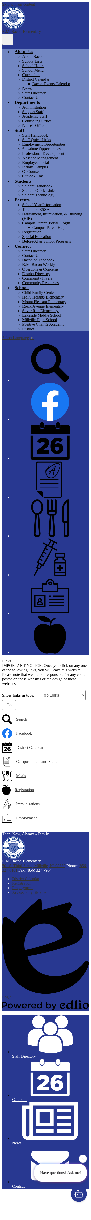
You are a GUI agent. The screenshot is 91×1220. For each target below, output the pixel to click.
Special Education (36, 236)
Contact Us (31, 97)
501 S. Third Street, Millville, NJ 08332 (33, 866)
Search (21, 719)
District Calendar (35, 79)
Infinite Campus (35, 167)
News (27, 88)
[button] (24, 51)
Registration (31, 232)
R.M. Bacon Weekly (38, 264)
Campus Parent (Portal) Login (46, 223)
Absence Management (40, 158)
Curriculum (31, 75)
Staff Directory (34, 93)
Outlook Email (34, 176)
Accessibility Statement (30, 892)
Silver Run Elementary (40, 311)
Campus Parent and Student (38, 761)
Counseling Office (37, 121)
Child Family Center (38, 292)
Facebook (24, 733)
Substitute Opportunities (41, 149)
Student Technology (38, 195)
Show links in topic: (19, 695)
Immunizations (28, 804)
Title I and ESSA (36, 209)
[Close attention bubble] (83, 1159)
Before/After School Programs (46, 241)
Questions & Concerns (40, 269)
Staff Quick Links (36, 140)
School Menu (33, 70)
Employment (26, 818)
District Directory (36, 274)
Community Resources (40, 283)
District (28, 329)
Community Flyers (37, 278)
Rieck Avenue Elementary (43, 306)
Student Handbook (37, 186)
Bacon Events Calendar (51, 84)
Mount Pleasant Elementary (44, 302)
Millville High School (39, 320)
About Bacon (33, 56)
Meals (21, 775)
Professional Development (43, 153)
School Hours (33, 66)
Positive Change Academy (43, 324)
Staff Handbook (35, 135)
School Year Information (41, 205)
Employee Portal (35, 162)
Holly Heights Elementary (43, 297)
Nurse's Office (33, 125)
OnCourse (30, 171)
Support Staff (32, 112)
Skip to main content (18, 4)
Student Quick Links (38, 190)
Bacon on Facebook (38, 260)
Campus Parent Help (48, 227)
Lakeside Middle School (41, 315)
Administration (34, 107)
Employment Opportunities (43, 144)
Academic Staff (34, 116)
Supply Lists (32, 61)
